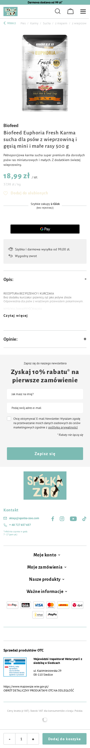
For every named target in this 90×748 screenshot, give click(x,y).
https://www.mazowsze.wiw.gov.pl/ (26, 686)
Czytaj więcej (15, 315)
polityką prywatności (63, 427)
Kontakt (10, 510)
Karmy (34, 23)
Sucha (47, 23)
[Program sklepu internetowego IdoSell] (45, 719)
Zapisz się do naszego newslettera (45, 363)
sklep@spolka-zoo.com (24, 518)
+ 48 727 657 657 (20, 525)
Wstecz (11, 23)
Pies (23, 23)
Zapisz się (45, 453)
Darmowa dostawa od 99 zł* (45, 2)
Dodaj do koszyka (64, 739)
